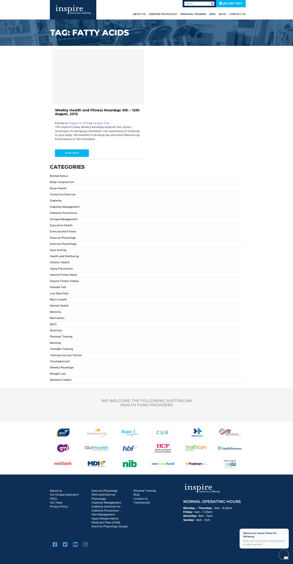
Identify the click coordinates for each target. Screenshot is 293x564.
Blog (222, 14)
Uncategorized (59, 361)
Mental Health (59, 305)
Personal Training (193, 14)
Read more (72, 153)
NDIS (213, 14)
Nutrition (56, 330)
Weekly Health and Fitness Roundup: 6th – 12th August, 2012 (97, 112)
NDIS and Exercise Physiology (103, 496)
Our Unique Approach (64, 494)
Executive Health (61, 225)
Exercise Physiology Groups (110, 526)
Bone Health (58, 188)
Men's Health (58, 299)
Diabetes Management (65, 207)
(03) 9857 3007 (232, 3)
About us (139, 14)
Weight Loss (58, 373)
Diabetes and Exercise (106, 506)
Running (55, 343)
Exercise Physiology (163, 14)
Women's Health (60, 380)
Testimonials (141, 502)
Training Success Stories (66, 355)
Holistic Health (60, 262)
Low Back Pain (59, 293)
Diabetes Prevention (63, 213)
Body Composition (62, 182)
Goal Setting (58, 250)
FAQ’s (53, 498)
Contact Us (237, 14)
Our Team (56, 502)
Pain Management (103, 514)
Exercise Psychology (63, 244)
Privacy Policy (59, 506)
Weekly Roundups (62, 367)
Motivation (57, 318)
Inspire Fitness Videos (64, 281)
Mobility (55, 312)
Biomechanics (59, 176)
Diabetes (56, 200)
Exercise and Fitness (63, 231)
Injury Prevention (61, 268)
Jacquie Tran (101, 123)
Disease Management (64, 219)
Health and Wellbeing (64, 256)
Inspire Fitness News (63, 274)
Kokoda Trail (58, 287)
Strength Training (61, 349)
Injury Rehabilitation (105, 518)
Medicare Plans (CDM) (106, 522)
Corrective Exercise (62, 194)
